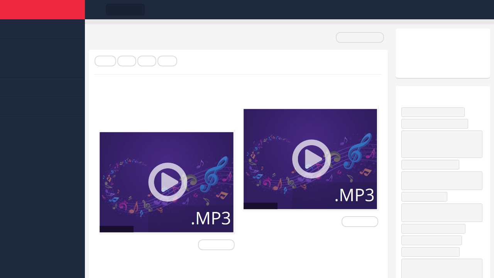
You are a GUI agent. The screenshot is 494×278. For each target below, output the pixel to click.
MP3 (127, 61)
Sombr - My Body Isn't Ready (436, 123)
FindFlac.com (42, 9)
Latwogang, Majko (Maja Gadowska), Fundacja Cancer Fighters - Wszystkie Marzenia (441, 144)
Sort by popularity (359, 37)
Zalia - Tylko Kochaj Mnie (432, 251)
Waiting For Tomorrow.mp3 (300, 93)
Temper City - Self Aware (432, 164)
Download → (216, 244)
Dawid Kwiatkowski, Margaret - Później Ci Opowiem (436, 212)
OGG (167, 61)
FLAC (105, 61)
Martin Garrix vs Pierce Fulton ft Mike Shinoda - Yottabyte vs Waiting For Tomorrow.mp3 (163, 105)
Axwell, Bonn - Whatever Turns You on (440, 180)
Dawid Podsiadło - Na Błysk (434, 112)
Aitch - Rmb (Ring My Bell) (433, 240)
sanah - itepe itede (426, 196)
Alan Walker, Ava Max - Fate (435, 228)
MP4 (147, 61)
